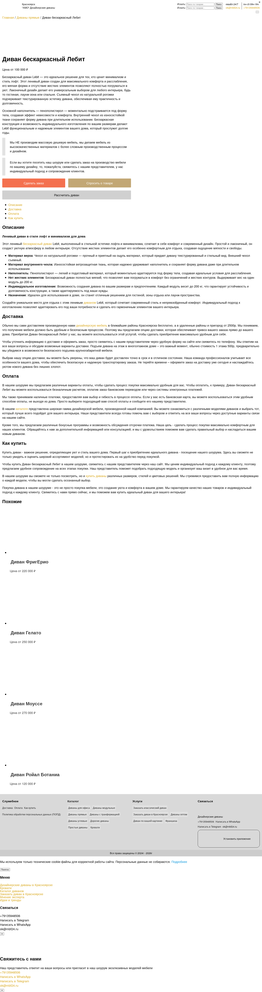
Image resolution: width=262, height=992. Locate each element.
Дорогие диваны (99, 821)
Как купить (30, 808)
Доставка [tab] (14, 209)
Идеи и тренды (10, 900)
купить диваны (96, 476)
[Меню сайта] (257, 12)
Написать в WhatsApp (228, 821)
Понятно (5, 869)
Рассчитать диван (66, 195)
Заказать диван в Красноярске (150, 814)
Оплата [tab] (13, 213)
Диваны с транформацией (104, 814)
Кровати (95, 827)
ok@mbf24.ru (233, 7)
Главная (8, 17)
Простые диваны (77, 827)
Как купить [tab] (15, 218)
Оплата (18, 808)
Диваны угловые (77, 821)
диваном (90, 302)
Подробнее (179, 861)
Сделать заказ (34, 183)
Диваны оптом (179, 814)
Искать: (181, 4)
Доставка (7, 808)
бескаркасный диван (37, 243)
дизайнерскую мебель (91, 325)
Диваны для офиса (79, 808)
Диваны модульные (104, 808)
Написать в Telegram (209, 826)
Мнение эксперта (12, 896)
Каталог (73, 801)
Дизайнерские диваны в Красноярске (26, 884)
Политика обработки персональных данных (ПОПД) (31, 814)
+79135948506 (251, 7)
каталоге (22, 408)
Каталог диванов (12, 890)
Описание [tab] (15, 204)
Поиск (219, 4)
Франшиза (171, 821)
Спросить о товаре (99, 183)
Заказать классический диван (149, 808)
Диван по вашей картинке (147, 821)
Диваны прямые (28, 17)
